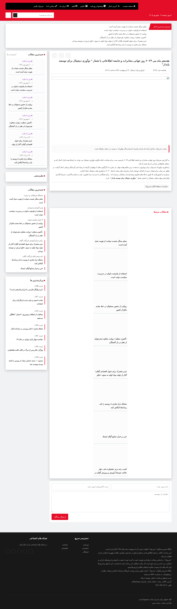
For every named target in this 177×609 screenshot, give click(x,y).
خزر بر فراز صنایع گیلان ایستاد (114, 437)
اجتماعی (85, 548)
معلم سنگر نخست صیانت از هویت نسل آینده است (128, 27)
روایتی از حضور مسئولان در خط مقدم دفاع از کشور (127, 34)
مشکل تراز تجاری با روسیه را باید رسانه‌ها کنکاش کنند (127, 45)
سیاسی (65, 545)
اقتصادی (65, 548)
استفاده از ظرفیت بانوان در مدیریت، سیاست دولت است (125, 30)
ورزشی (85, 545)
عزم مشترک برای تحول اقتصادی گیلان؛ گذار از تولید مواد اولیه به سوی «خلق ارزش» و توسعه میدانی (109, 41)
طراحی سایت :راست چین (161, 603)
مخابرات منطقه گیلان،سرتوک (156, 186)
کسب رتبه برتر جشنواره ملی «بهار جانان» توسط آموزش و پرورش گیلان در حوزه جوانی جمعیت (111, 472)
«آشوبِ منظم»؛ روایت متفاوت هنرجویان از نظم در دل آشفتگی (123, 37)
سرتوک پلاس (39, 6)
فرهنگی (85, 552)
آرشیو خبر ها (11, 54)
